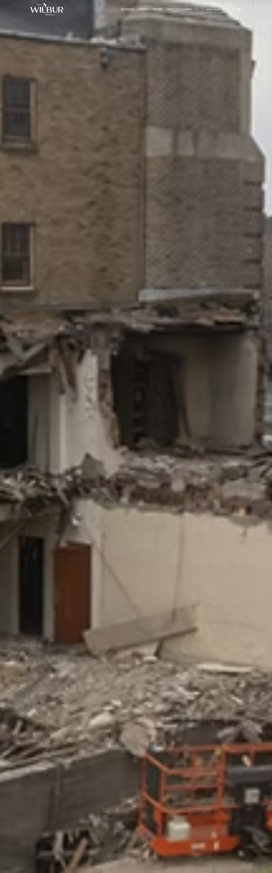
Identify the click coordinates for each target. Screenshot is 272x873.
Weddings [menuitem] (127, 9)
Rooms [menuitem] (157, 9)
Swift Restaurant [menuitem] (179, 9)
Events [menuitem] (143, 9)
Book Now (213, 9)
